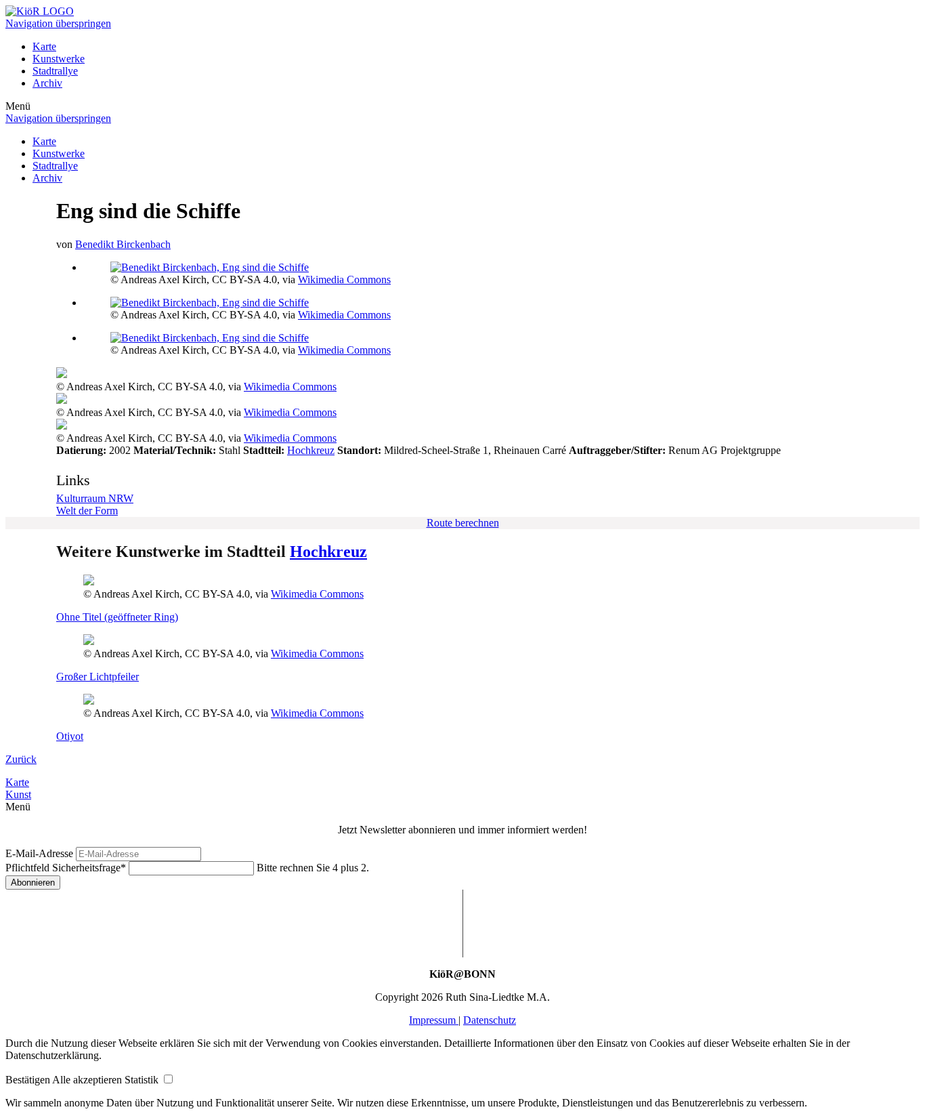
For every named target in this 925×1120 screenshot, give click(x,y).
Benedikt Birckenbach (123, 244)
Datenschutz (489, 1020)
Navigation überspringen (58, 23)
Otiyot (69, 736)
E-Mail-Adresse (39, 853)
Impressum (433, 1020)
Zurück (21, 759)
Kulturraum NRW (94, 498)
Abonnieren (33, 882)
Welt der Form (87, 510)
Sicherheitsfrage (65, 867)
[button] (28, 1079)
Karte (44, 46)
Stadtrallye (55, 71)
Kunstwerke (59, 58)
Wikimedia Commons (344, 279)
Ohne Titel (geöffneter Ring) (117, 617)
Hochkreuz (311, 450)
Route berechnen (463, 522)
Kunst (18, 794)
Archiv (47, 83)
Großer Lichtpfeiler (97, 676)
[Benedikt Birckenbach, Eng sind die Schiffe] (209, 267)
